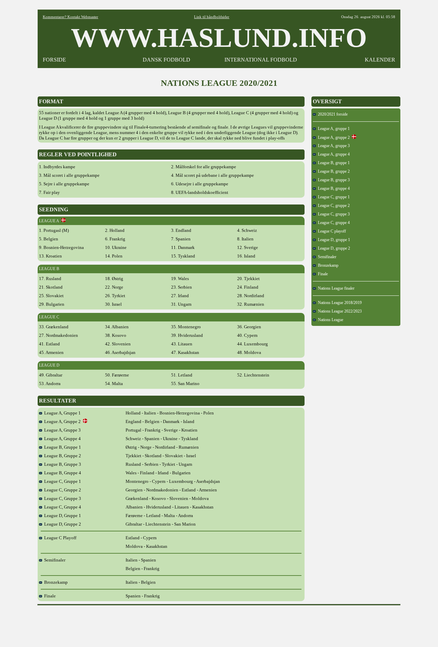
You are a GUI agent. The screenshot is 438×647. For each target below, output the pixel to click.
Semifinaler (53, 560)
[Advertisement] (219, 623)
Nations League (329, 319)
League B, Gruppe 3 (61, 464)
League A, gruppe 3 (333, 145)
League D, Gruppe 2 (61, 524)
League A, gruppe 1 (333, 128)
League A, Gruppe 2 (62, 421)
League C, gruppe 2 (333, 205)
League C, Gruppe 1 (61, 481)
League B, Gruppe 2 (61, 455)
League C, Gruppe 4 (61, 507)
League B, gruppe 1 (333, 162)
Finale (49, 595)
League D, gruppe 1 (333, 239)
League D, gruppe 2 (333, 248)
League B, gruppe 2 (333, 171)
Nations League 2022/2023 (339, 311)
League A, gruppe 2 (333, 137)
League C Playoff (59, 537)
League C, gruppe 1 (333, 197)
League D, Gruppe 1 (61, 515)
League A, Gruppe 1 (61, 412)
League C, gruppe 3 (333, 214)
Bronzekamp (55, 582)
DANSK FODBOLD (166, 60)
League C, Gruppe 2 (61, 489)
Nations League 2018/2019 (339, 302)
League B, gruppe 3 (333, 179)
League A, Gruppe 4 (61, 438)
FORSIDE (54, 60)
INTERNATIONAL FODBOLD (260, 60)
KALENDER (380, 60)
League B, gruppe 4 (333, 188)
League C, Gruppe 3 (61, 498)
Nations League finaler (335, 288)
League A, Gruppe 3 (61, 430)
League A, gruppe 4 (333, 154)
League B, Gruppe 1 (61, 447)
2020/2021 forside (332, 114)
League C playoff (331, 231)
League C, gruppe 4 (333, 222)
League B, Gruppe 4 (61, 472)
